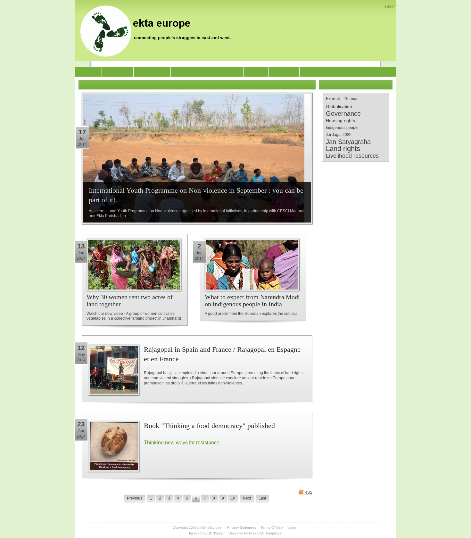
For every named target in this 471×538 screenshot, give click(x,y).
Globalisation (339, 106)
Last (262, 498)
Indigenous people (342, 128)
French (333, 98)
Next (247, 498)
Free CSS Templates (265, 533)
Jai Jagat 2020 (338, 135)
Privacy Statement (241, 527)
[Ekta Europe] (158, 30)
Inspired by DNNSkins (206, 533)
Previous (134, 498)
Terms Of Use (271, 527)
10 (233, 498)
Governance (343, 113)
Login (291, 527)
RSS (308, 492)
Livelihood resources (352, 156)
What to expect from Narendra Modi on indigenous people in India (252, 300)
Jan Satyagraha (348, 142)
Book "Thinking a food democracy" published (209, 426)
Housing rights (340, 120)
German (351, 99)
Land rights (343, 149)
